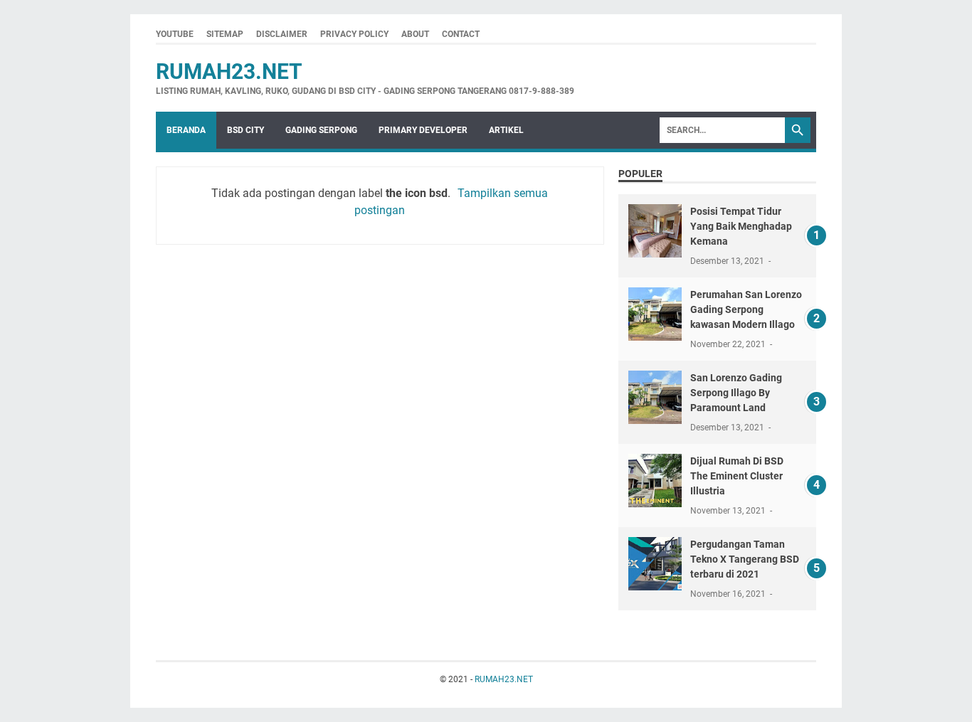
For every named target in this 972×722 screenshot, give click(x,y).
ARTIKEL (506, 130)
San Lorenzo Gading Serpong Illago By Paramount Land (736, 392)
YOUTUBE (175, 34)
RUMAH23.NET (229, 71)
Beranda (186, 130)
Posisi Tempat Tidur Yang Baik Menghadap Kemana (741, 226)
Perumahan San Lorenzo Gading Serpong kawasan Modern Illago (746, 309)
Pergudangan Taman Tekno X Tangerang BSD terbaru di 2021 (744, 559)
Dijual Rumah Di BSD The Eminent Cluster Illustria (736, 476)
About (415, 34)
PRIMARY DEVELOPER (423, 130)
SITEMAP (224, 34)
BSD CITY (245, 130)
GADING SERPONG (321, 130)
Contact (461, 34)
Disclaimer (281, 34)
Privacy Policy (354, 34)
